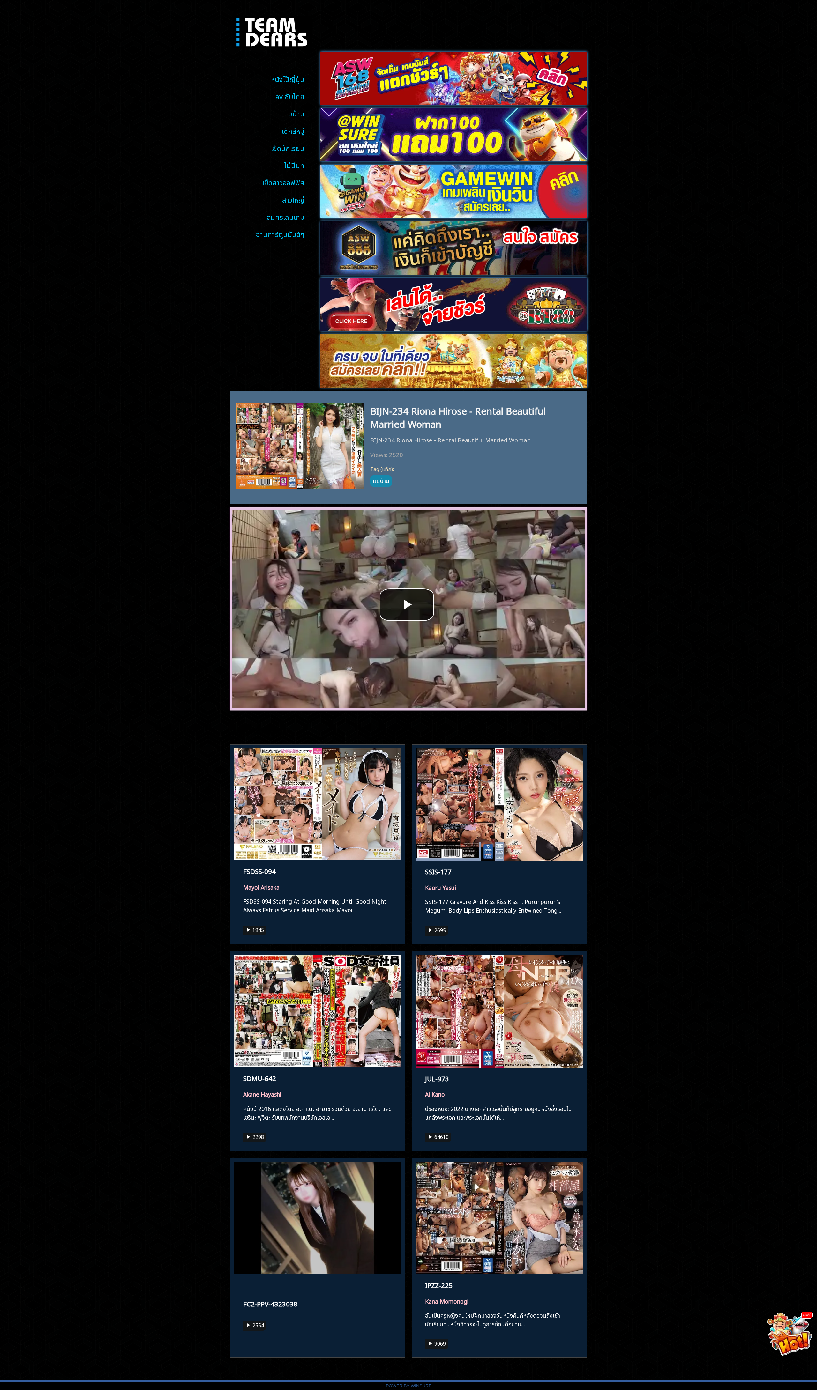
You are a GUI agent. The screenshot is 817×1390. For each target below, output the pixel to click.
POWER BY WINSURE (408, 1386)
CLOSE (807, 1314)
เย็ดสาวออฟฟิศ (283, 182)
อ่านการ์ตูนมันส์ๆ (280, 233)
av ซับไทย (289, 95)
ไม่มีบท (294, 164)
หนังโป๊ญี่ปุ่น (287, 78)
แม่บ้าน (294, 113)
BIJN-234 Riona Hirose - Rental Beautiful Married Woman (458, 416)
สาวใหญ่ (293, 199)
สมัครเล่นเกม (285, 216)
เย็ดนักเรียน (287, 147)
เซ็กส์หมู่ (293, 130)
